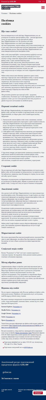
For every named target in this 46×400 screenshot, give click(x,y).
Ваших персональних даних (23, 333)
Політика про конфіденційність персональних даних (31, 390)
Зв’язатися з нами (10, 378)
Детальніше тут (17, 307)
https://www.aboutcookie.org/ (9, 327)
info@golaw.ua (28, 347)
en (43, 1)
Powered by (8, 1)
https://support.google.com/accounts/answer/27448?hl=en (25, 325)
